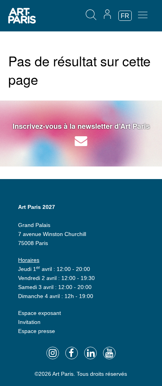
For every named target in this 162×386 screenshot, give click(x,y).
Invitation (29, 322)
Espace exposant (39, 313)
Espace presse (36, 331)
